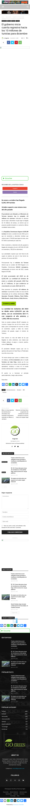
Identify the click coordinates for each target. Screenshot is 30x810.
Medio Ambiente (14, 792)
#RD (24, 390)
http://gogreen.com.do (15, 441)
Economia (22, 794)
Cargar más (14, 612)
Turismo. (4, 392)
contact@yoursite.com (18, 768)
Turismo (17, 20)
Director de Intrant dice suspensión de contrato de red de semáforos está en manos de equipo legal (22, 413)
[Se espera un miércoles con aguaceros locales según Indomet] (6, 480)
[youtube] (18, 446)
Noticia (9, 20)
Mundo (3, 472)
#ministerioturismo (10, 390)
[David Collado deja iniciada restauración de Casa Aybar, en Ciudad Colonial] (6, 606)
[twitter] (15, 446)
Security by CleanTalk (18, 804)
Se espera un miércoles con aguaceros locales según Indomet (18, 480)
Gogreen (7, 38)
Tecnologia (13, 796)
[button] (27, 6)
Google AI (15, 188)
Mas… (18, 796)
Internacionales (23, 792)
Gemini (15, 192)
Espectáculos (9, 794)
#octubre (19, 390)
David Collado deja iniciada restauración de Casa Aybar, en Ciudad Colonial (19, 605)
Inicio (3, 17)
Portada (13, 20)
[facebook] (12, 446)
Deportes (16, 794)
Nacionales (8, 17)
